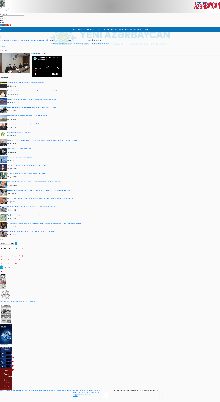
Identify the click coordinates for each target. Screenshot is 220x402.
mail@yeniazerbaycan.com (81, 395)
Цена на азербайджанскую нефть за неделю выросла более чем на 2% (31, 206)
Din (77, 43)
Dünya (121, 29)
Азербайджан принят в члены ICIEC (19, 132)
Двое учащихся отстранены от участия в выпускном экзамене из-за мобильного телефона (38, 190)
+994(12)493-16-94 (78, 393)
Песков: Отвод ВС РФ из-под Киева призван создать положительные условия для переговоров (40, 198)
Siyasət (81, 29)
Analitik (106, 29)
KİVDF (146, 29)
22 (22, 263)
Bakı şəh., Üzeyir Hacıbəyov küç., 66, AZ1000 (87, 390)
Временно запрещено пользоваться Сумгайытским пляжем (27, 115)
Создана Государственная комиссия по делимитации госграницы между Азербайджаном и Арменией (42, 140)
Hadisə (80, 43)
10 (5, 260)
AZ (7, 24)
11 (8, 260)
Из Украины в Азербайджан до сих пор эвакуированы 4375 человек (30, 231)
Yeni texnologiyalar (102, 43)
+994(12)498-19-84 (92, 393)
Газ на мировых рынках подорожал (19, 157)
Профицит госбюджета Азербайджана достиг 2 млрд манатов (28, 215)
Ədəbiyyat (128, 29)
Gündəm (73, 29)
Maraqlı (58, 390)
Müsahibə (114, 29)
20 (16, 263)
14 (19, 260)
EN (10, 24)
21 (19, 263)
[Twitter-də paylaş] (34, 54)
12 (12, 260)
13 (15, 260)
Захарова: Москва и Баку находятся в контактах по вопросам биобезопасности (34, 182)
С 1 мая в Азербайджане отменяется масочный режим (26, 173)
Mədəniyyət (138, 29)
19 (12, 263)
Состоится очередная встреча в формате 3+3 (23, 124)
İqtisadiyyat (90, 29)
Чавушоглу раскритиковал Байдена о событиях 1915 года (27, 165)
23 (2, 267)
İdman (94, 43)
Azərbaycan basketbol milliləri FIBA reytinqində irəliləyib (25, 82)
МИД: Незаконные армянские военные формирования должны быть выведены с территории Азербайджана (44, 223)
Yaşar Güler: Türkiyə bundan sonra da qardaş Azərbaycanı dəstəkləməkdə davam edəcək (36, 91)
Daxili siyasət (63, 43)
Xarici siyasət (54, 43)
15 (22, 260)
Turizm (70, 43)
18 (8, 263)
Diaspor (85, 43)
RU (8, 24)
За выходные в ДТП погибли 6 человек (20, 149)
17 (5, 263)
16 (1, 263)
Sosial (98, 29)
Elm (74, 43)
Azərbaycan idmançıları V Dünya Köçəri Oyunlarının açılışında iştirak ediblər (31, 99)
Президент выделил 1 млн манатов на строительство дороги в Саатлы (31, 107)
